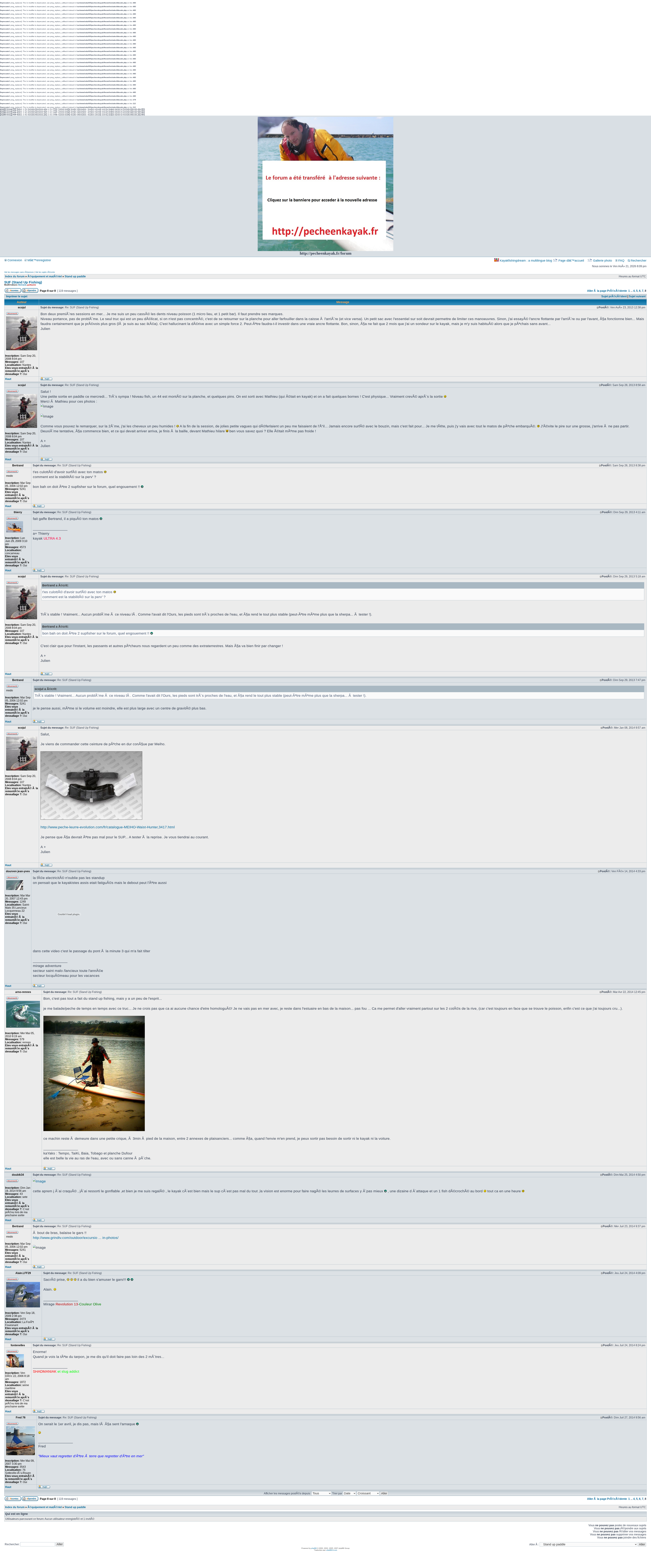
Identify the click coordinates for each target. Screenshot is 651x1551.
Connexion (14, 260)
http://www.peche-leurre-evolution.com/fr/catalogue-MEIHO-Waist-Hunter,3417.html (108, 827)
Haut (8, 379)
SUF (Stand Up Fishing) (23, 282)
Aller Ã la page (596, 290)
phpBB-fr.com (332, 1550)
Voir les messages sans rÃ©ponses (19, 272)
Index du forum (15, 276)
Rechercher (638, 260)
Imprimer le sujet (16, 296)
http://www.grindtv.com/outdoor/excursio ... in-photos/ (76, 1238)
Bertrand (22, 285)
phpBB (314, 1548)
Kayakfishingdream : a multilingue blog (526, 260)
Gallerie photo (602, 260)
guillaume (31, 285)
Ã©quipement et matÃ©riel (44, 276)
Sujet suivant (637, 296)
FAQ (620, 260)
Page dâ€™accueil (571, 260)
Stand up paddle (75, 276)
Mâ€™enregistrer (39, 260)
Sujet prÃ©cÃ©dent (614, 296)
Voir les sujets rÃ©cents (45, 272)
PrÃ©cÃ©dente (617, 290)
